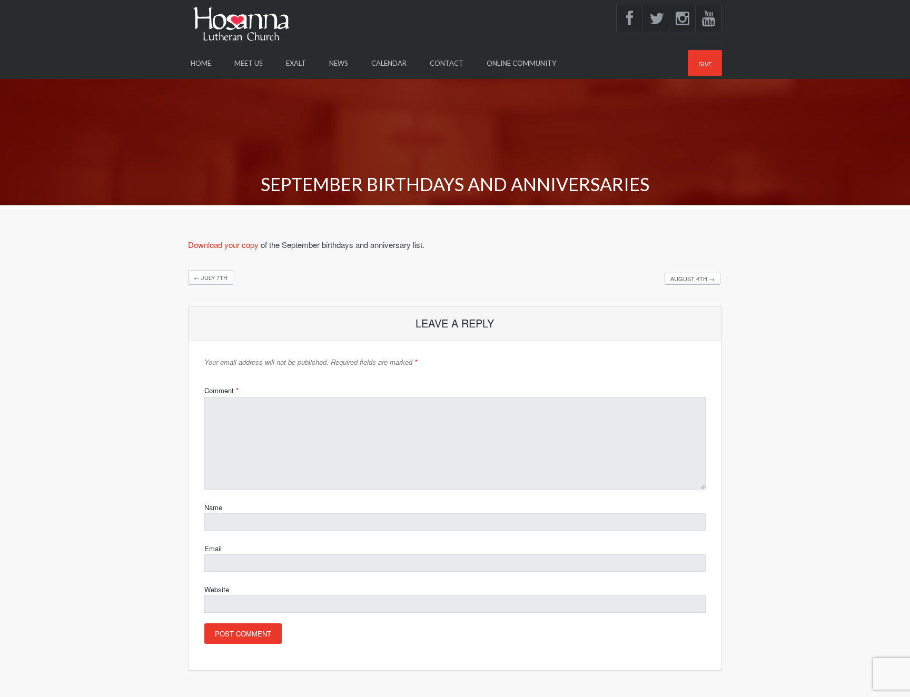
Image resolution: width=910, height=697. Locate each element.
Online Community (521, 63)
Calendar (389, 63)
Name (213, 507)
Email (213, 548)
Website (216, 589)
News (338, 63)
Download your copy (223, 244)
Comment (221, 390)
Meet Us (248, 63)
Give (704, 64)
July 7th (211, 277)
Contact (446, 63)
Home (201, 63)
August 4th (692, 278)
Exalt (296, 63)
